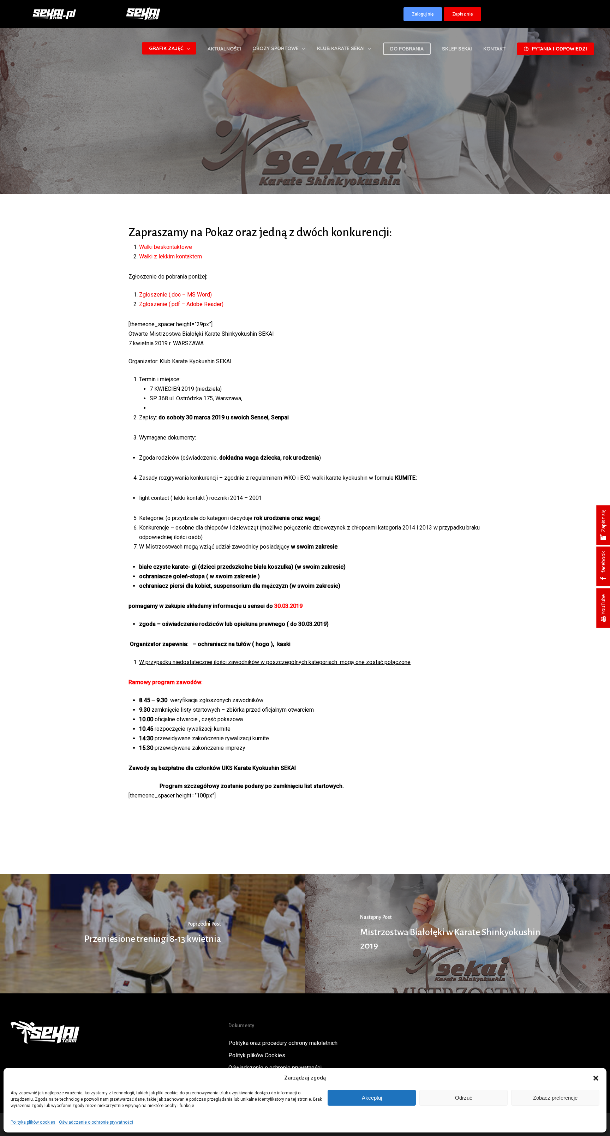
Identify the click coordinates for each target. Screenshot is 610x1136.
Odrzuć (463, 1098)
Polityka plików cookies (33, 1122)
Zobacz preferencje (555, 1098)
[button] (595, 1078)
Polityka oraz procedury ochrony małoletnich (282, 1043)
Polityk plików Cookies (256, 1055)
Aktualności (305, 172)
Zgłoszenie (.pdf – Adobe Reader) (181, 304)
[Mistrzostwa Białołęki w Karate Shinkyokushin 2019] (457, 933)
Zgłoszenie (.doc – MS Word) (175, 294)
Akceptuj (372, 1098)
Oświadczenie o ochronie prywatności (96, 1122)
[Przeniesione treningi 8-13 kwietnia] (152, 933)
